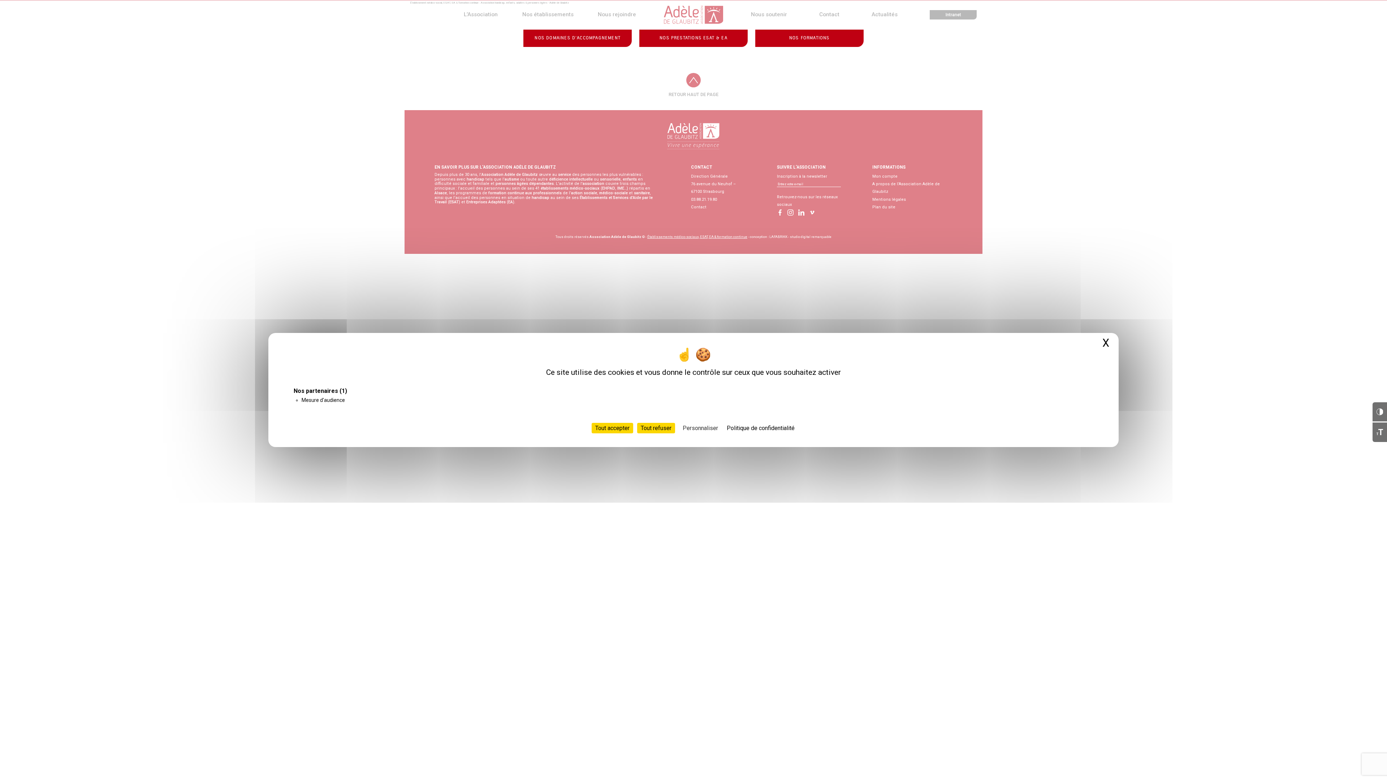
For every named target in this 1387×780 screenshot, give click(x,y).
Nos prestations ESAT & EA (693, 38)
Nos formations (809, 38)
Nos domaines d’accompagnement (578, 38)
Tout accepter (612, 428)
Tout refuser (656, 428)
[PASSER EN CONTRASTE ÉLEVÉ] (1380, 412)
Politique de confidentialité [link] (761, 428)
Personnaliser (700, 428)
